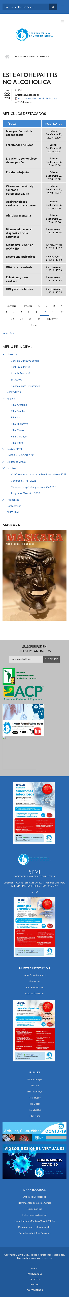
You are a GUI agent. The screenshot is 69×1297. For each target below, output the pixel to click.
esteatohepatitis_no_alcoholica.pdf (37, 98)
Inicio (7, 56)
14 (21, 318)
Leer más (34, 892)
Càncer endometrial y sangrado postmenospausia (20, 190)
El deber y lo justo (17, 172)
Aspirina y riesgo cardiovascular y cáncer (21, 203)
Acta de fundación (34, 993)
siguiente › (52, 318)
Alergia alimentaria (18, 215)
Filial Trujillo (18, 411)
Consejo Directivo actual (25, 360)
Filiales (11, 398)
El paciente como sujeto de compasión (21, 160)
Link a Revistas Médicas (34, 1214)
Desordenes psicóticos (20, 256)
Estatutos (16, 379)
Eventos (11, 467)
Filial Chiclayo (19, 436)
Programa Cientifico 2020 (25, 493)
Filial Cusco (17, 430)
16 (39, 318)
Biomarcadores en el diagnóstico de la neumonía (19, 233)
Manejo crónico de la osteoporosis (19, 132)
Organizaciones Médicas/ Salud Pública (34, 1220)
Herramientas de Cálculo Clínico (34, 1202)
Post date (52, 123)
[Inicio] (34, 34)
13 (12, 318)
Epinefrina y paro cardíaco (17, 279)
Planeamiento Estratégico (25, 385)
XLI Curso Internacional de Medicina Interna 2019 (38, 474)
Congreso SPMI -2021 (23, 480)
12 (62, 312)
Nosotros (12, 354)
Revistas (35, 1285)
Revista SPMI (14, 449)
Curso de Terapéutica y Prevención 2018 (33, 487)
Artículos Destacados (34, 1196)
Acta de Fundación (21, 373)
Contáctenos (14, 505)
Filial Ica (15, 417)
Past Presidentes (20, 366)
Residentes (13, 499)
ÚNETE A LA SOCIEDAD (20, 455)
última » (35, 325)
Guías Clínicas (34, 1208)
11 (53, 312)
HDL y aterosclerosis (19, 289)
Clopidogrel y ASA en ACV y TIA (19, 246)
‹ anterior (27, 305)
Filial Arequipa (19, 404)
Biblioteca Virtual (16, 461)
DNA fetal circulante (19, 267)
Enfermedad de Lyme (19, 144)
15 (30, 318)
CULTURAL (13, 512)
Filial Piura (17, 442)
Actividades (35, 1274)
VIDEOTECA (14, 392)
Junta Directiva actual (34, 975)
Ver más (8, 333)
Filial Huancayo (19, 423)
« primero (11, 305)
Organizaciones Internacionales (34, 1227)
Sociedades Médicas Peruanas (35, 1233)
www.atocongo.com (41, 1258)
